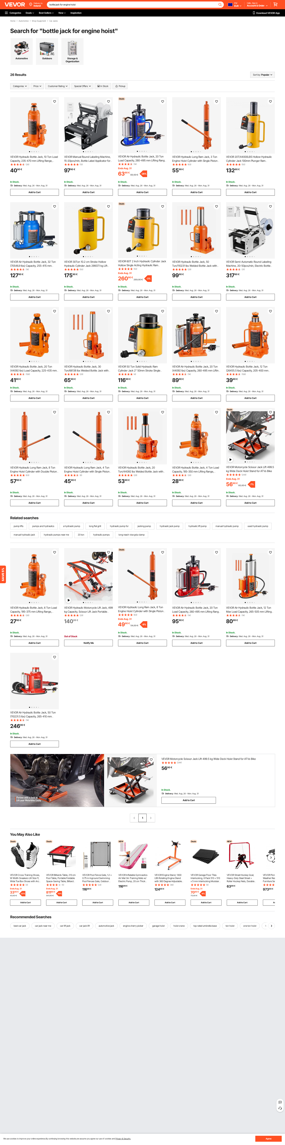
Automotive (24, 21)
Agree (268, 1138)
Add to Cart (35, 192)
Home (12, 21)
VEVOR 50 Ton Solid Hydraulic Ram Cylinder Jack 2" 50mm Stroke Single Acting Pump (139, 370)
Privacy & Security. (123, 1138)
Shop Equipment (39, 21)
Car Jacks (53, 21)
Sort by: (257, 74)
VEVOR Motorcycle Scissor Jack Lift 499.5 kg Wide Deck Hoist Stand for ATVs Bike (208, 758)
